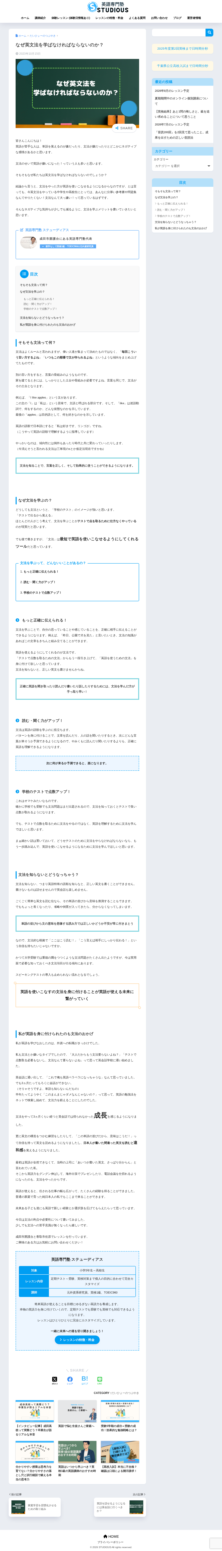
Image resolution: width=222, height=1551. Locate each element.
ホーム (25, 17)
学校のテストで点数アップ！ (40, 308)
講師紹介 (40, 17)
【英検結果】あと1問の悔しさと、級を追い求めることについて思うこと (182, 114)
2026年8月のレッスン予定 (172, 90)
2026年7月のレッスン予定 (172, 124)
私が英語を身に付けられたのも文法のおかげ (47, 324)
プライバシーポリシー (110, 1542)
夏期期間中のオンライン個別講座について (181, 101)
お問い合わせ (159, 17)
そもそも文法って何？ (34, 284)
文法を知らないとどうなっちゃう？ (42, 317)
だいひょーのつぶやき (125, 1392)
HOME (113, 1536)
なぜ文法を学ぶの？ (32, 291)
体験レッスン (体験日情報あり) (71, 17)
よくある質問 (137, 17)
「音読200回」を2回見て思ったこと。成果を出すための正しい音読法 (181, 135)
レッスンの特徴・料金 (109, 17)
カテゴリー (161, 159)
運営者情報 (194, 17)
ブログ (177, 17)
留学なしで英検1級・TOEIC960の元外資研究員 (69, 246)
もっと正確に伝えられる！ (39, 298)
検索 (209, 32)
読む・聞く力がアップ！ (38, 303)
